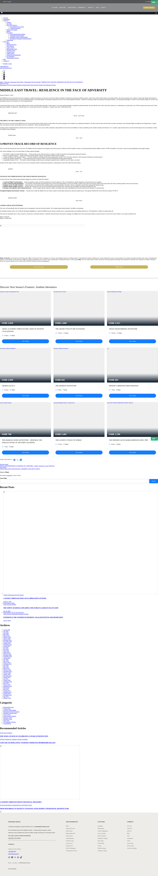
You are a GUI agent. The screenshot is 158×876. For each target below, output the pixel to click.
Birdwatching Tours (12, 49)
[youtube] (4, 77)
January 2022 (6, 674)
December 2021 (7, 676)
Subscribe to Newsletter (14, 838)
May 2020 (6, 683)
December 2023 (7, 664)
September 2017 (7, 692)
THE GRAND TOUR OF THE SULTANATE (70, 329)
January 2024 (6, 662)
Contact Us (6, 61)
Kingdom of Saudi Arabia (23, 85)
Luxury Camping (102, 833)
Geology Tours (10, 52)
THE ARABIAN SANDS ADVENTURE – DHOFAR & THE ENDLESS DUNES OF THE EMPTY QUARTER (22, 441)
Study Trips (6, 720)
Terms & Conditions (132, 848)
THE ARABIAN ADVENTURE (65, 386)
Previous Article (4, 464)
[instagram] (4, 73)
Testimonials (10, 40)
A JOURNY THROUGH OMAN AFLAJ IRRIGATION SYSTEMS (24, 598)
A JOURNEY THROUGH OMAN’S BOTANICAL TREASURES (21, 802)
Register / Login (6, 1)
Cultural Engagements (103, 831)
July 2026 (5, 631)
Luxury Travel (10, 47)
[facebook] (4, 75)
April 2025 (6, 650)
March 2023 (6, 668)
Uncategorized (7, 723)
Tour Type (6, 41)
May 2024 (6, 661)
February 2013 (7, 698)
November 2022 (7, 671)
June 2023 (6, 665)
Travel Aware (130, 843)
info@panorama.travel (6, 68)
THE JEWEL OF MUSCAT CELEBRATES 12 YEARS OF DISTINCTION (24, 736)
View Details (25, 341)
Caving (99, 845)
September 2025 (7, 644)
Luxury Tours (6, 714)
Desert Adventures (102, 836)
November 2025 (7, 641)
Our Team (9, 24)
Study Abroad (10, 46)
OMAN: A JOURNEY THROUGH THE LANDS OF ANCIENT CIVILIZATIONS (23, 330)
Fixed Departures (70, 838)
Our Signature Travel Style (17, 27)
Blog (4, 59)
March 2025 (6, 652)
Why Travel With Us (12, 25)
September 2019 (7, 686)
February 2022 (7, 673)
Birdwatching (101, 828)
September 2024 (7, 656)
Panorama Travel (7, 717)
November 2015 (7, 695)
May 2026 (6, 634)
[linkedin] (21, 460)
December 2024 (7, 655)
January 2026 (6, 638)
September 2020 (7, 681)
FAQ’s (128, 840)
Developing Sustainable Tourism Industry (20, 38)
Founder (9, 22)
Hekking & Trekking (102, 838)
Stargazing (100, 826)
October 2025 (6, 643)
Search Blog (3, 478)
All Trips (5, 18)
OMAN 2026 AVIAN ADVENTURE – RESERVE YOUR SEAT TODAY (20, 469)
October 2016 (6, 693)
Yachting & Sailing (102, 850)
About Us (129, 831)
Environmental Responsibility (17, 34)
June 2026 (6, 633)
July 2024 (5, 659)
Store (128, 836)
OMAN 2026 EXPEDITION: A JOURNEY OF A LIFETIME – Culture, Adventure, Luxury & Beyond (27, 466)
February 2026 (7, 637)
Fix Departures (10, 56)
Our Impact (10, 32)
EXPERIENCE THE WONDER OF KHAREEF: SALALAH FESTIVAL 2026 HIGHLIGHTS (33, 617)
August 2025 (6, 646)
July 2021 (5, 678)
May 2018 (6, 689)
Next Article (3, 467)
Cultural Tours (10, 53)
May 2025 (6, 649)
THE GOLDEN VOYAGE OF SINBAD (68, 440)
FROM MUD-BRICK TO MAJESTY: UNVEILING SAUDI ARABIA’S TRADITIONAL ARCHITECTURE (34, 808)
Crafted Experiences (15, 28)
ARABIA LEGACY (8, 386)
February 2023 (7, 670)
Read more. (46, 261)
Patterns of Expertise (12, 29)
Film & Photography (71, 848)
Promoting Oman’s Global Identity (19, 37)
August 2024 (6, 658)
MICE (8, 43)
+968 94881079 (4, 66)
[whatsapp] (4, 79)
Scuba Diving (101, 843)
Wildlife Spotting (102, 848)
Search (153, 481)
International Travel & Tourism (8, 85)
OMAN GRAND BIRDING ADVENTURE (123, 329)
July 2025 (5, 647)
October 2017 (6, 690)
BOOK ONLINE (149, 7)
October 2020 (6, 680)
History (8, 31)
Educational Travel (11, 44)
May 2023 (6, 667)
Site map (15, 862)
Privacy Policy (130, 845)
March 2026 (6, 635)
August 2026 (6, 630)
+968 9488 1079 (12, 851)
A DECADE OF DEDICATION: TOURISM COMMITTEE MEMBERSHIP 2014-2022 (27, 742)
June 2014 (6, 696)
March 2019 (6, 687)
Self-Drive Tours (11, 50)
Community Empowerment (17, 35)
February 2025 (7, 653)
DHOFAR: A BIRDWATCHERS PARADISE (123, 386)
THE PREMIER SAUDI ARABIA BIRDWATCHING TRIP (128, 440)
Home (9, 862)
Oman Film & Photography (14, 55)
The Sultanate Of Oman (49, 85)
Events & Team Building (9, 710)
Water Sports (101, 840)
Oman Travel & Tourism (36, 85)
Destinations (6, 19)
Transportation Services (13, 58)
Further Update (119, 267)
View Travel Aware (39, 267)
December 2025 (7, 640)
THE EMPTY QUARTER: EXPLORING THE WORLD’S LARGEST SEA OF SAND (30, 608)
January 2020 (6, 684)
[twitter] (4, 71)
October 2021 (6, 677)
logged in (9, 475)
